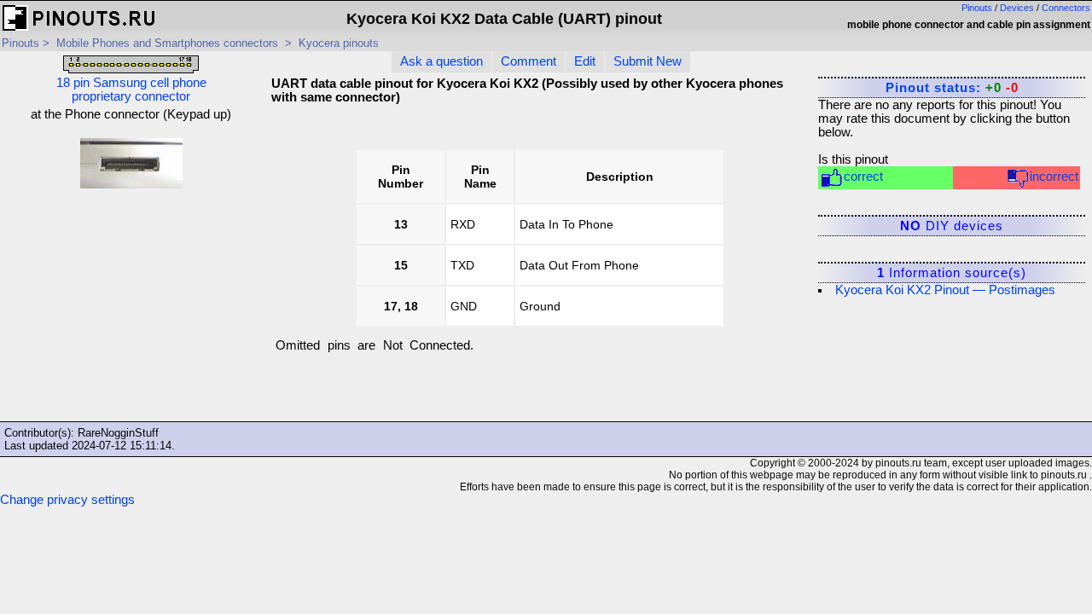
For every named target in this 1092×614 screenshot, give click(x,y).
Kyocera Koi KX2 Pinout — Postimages (945, 290)
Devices (1017, 8)
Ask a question (441, 61)
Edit (584, 61)
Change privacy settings (67, 500)
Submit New (647, 61)
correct (863, 176)
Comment (528, 61)
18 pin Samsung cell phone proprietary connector (131, 89)
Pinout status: (952, 88)
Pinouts (976, 8)
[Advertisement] (131, 310)
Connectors (1066, 8)
